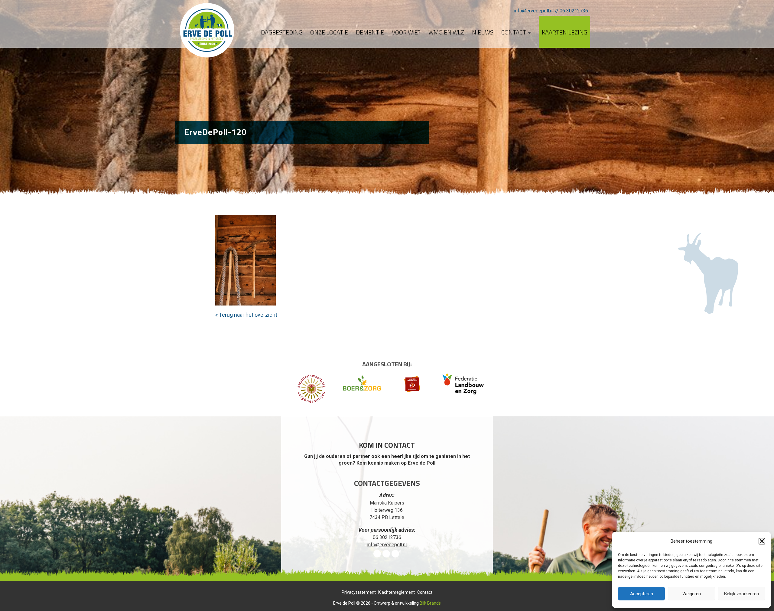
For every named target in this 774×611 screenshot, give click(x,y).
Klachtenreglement (396, 592)
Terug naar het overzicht (247, 315)
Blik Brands (430, 603)
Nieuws (482, 32)
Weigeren (691, 593)
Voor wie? (406, 32)
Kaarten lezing (564, 32)
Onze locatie (329, 32)
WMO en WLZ (446, 32)
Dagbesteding (281, 32)
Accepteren (641, 593)
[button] (762, 541)
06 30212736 (574, 11)
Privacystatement (359, 592)
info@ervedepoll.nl (534, 11)
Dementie (370, 32)
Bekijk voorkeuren (741, 593)
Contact (513, 32)
